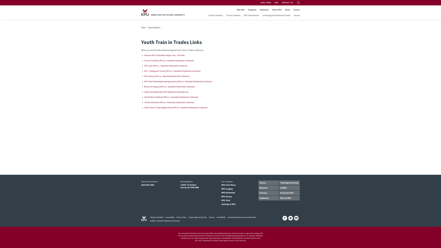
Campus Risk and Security (197, 217)
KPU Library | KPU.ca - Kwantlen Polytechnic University (166, 76)
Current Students (215, 15)
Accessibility (170, 217)
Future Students (233, 15)
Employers (264, 198)
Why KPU (241, 9)
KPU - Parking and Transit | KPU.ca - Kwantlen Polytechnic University (172, 71)
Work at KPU (285, 198)
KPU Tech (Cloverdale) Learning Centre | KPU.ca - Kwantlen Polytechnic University (178, 81)
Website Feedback (157, 217)
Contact (212, 217)
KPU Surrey (226, 196)
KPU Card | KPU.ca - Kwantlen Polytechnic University (166, 66)
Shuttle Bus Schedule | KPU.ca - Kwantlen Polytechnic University (171, 97)
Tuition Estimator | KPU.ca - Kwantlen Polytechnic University (169, 102)
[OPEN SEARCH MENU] (298, 2)
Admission (264, 9)
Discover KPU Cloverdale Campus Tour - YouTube (164, 55)
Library (263, 183)
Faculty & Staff (286, 193)
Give (276, 2)
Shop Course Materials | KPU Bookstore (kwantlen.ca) (166, 92)
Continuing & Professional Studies (276, 15)
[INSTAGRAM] (296, 218)
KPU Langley (227, 188)
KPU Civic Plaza (228, 185)
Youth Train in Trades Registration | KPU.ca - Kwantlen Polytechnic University (175, 107)
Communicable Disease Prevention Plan (242, 217)
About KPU (277, 9)
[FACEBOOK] (285, 218)
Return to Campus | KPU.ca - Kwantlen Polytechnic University (169, 86)
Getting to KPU (228, 204)
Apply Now (266, 2)
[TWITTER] (290, 218)
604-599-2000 (147, 185)
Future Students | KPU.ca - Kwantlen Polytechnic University (169, 60)
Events (297, 9)
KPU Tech (225, 200)
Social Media (221, 217)
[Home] (145, 12)
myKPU (283, 188)
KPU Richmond (228, 192)
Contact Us (287, 2)
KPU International (251, 15)
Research (264, 188)
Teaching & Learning (289, 183)
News (287, 9)
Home (143, 27)
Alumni (297, 15)
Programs (252, 9)
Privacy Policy (181, 217)
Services (263, 193)
